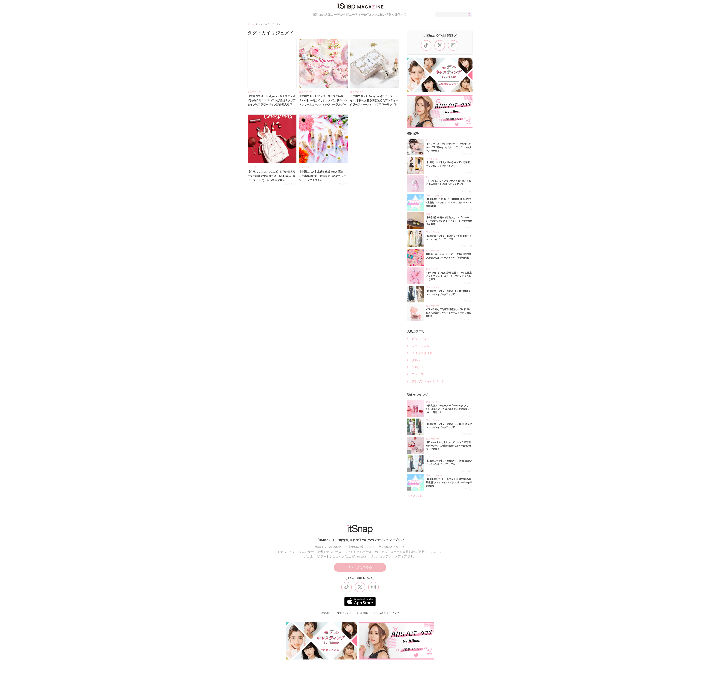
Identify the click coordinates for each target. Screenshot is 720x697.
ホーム (251, 24)
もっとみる (414, 495)
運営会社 (326, 612)
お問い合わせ (344, 612)
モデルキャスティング (386, 612)
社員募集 (362, 612)
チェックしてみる (360, 567)
